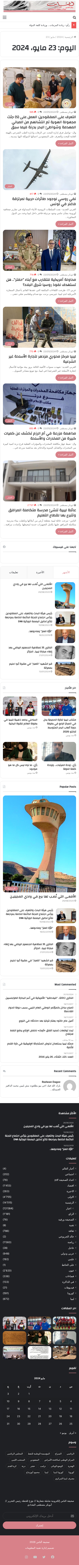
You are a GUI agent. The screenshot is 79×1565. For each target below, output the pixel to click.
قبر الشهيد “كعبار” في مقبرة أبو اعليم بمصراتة (30, 665)
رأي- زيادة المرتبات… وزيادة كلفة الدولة (49, 25)
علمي (71, 1259)
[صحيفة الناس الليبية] (39, 7)
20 (50, 1416)
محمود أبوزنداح (33, 1472)
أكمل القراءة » (65, 143)
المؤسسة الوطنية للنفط (39, 1453)
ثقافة (71, 1230)
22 (29, 1416)
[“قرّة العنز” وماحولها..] (65, 636)
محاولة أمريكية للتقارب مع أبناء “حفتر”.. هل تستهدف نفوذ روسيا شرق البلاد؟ (41, 282)
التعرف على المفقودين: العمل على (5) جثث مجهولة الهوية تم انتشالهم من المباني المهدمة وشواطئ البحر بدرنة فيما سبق (41, 122)
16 (18, 1408)
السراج (58, 1453)
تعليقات (13, 572)
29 (29, 1423)
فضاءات (69, 1276)
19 (60, 1416)
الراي (71, 1213)
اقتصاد (70, 1185)
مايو (53, 36)
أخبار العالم (68, 1168)
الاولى (71, 1196)
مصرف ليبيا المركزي (64, 1478)
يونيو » (63, 1432)
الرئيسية (69, 36)
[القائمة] (4, 17)
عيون (71, 1270)
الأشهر (66, 572)
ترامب (43, 1466)
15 (29, 1408)
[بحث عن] (74, 17)
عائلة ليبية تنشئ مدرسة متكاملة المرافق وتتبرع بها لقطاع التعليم (42, 513)
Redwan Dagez (51, 1081)
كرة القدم (12, 1466)
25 (70, 1423)
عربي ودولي (67, 1253)
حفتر (32, 1466)
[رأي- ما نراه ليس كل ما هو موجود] (20, 751)
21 (39, 1416)
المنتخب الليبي (18, 1459)
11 (71, 1408)
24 (8, 1416)
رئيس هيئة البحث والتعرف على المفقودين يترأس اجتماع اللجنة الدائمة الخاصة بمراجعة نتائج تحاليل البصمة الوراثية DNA (28, 617)
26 (60, 1423)
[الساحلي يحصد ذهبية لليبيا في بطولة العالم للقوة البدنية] (20, 706)
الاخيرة (70, 1191)
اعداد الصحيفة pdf (64, 1179)
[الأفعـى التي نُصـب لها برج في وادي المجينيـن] (65, 595)
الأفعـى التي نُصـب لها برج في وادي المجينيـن (32, 586)
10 (8, 1401)
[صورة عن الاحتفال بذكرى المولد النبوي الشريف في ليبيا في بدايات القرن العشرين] (14, 1337)
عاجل (71, 1247)
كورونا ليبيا (58, 1472)
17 (8, 1408)
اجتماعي (69, 1174)
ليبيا (72, 1298)
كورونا (70, 1293)
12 (60, 1408)
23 (18, 1416)
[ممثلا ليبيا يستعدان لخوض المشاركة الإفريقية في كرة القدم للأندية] (64, 1323)
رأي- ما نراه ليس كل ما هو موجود (22, 767)
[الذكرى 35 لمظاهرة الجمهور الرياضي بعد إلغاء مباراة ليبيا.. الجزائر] (65, 652)
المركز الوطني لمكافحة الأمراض (59, 1459)
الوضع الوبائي (57, 1466)
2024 (60, 36)
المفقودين (34, 1459)
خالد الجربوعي (66, 1236)
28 (39, 1423)
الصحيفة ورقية (66, 1219)
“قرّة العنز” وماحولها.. (40, 631)
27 (50, 1423)
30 (18, 1423)
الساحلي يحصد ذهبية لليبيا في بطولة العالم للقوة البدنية (20, 721)
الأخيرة (40, 572)
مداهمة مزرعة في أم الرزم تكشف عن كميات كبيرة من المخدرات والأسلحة (40, 436)
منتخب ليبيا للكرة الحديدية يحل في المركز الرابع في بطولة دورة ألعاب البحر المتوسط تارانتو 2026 (59, 725)
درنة (23, 1466)
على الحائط (68, 1264)
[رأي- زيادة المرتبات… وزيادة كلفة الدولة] (59, 751)
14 (39, 1408)
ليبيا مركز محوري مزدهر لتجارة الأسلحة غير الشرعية (42, 359)
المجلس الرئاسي (15, 1453)
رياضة (71, 1242)
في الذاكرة (68, 1281)
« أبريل (72, 1432)
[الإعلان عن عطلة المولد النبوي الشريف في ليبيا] (39, 1352)
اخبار (68, 1208)
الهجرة (71, 1466)
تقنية (71, 1225)
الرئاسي (70, 1453)
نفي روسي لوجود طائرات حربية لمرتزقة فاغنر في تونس (44, 201)
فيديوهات (69, 1287)
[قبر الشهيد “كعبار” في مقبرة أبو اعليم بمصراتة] (65, 669)
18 (71, 1416)
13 (50, 1408)
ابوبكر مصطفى (66, 112)
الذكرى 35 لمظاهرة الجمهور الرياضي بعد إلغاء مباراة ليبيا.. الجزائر (30, 649)
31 (8, 1423)
